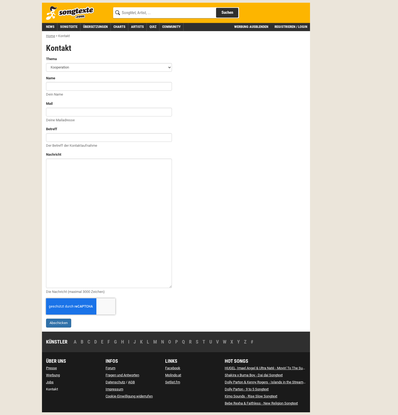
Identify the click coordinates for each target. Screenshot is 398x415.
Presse (51, 368)
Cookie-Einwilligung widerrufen (129, 396)
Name (50, 78)
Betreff (51, 129)
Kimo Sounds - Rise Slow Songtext (251, 396)
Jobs (50, 382)
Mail (49, 104)
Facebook (172, 368)
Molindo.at (173, 375)
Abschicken (59, 323)
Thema (51, 59)
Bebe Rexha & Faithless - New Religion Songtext (261, 403)
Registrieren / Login (291, 27)
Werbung (53, 375)
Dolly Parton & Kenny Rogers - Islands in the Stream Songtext (271, 382)
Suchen (227, 12)
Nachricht (53, 154)
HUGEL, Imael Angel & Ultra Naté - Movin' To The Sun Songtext (272, 368)
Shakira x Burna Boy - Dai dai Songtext (254, 375)
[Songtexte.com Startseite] (71, 13)
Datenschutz (115, 382)
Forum (110, 368)
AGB (131, 382)
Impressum (114, 389)
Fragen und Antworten (122, 375)
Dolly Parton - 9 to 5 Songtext (247, 389)
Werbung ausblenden (251, 27)
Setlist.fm (172, 382)
